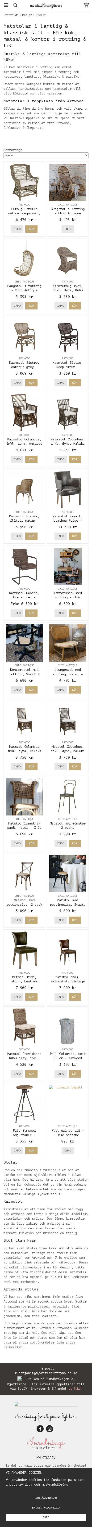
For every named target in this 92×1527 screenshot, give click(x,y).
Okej (46, 1517)
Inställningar (46, 1497)
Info (17, 229)
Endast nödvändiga (46, 1507)
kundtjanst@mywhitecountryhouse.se (46, 1373)
